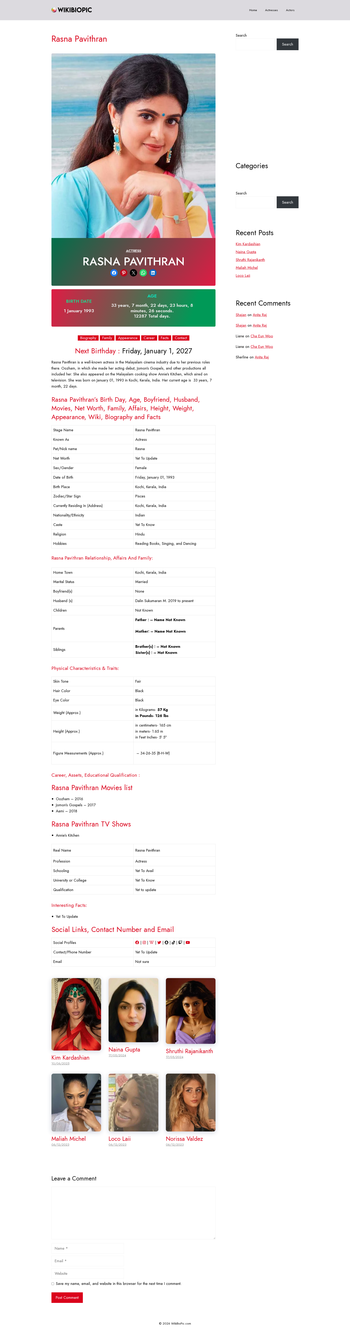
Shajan (241, 315)
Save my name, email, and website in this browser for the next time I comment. (118, 1283)
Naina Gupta (124, 1049)
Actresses (271, 10)
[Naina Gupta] (133, 1039)
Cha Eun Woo (262, 336)
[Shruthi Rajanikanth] (191, 1040)
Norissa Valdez (184, 1139)
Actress (133, 250)
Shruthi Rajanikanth (189, 1051)
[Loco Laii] (133, 1128)
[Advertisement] (267, 116)
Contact (181, 338)
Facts (165, 338)
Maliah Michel (68, 1139)
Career (149, 338)
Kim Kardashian (70, 1057)
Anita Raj (260, 315)
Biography (88, 338)
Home (253, 10)
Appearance (128, 338)
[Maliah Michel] (76, 1128)
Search (241, 35)
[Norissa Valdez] (191, 1128)
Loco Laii (120, 1139)
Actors (290, 10)
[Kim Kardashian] (76, 1047)
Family (107, 338)
